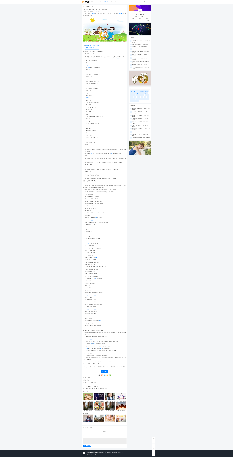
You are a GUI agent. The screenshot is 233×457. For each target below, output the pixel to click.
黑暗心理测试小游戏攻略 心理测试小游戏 (121, 401)
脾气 (89, 243)
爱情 (87, 97)
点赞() (105, 371)
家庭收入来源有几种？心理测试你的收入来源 (140, 46)
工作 (89, 171)
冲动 (95, 308)
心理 (92, 13)
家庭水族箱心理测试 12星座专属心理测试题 (140, 48)
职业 (116, 1)
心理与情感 (106, 1)
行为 (91, 338)
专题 (111, 1)
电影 (87, 64)
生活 (92, 219)
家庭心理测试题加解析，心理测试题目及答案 (140, 44)
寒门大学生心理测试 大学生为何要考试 (139, 64)
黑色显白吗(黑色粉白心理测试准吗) (99, 401)
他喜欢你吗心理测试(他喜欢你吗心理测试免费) (110, 422)
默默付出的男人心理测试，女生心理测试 (110, 401)
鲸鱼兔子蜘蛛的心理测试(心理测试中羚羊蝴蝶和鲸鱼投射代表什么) (121, 410)
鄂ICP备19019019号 (119, 452)
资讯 (96, 1)
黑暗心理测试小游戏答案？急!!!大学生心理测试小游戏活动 (88, 410)
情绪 (87, 348)
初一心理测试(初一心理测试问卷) (92, 386)
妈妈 (89, 67)
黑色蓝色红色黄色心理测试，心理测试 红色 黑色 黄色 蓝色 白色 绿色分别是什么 (88, 401)
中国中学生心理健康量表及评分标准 (92, 48)
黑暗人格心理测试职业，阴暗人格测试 (110, 410)
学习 (96, 217)
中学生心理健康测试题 (89, 47)
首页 (92, 1)
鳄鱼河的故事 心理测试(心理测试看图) (99, 410)
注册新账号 (89, 445)
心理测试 (92, 6)
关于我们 (88, 454)
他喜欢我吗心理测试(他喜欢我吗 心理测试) (121, 422)
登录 (84, 445)
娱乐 (100, 1)
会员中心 (97, 454)
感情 (91, 153)
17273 (132, 20)
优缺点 (118, 57)
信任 (96, 257)
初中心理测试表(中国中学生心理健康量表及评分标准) (96, 388)
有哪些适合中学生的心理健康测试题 (92, 45)
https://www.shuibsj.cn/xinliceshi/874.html (95, 383)
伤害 (95, 294)
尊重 (107, 346)
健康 (94, 13)
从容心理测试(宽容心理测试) (88, 422)
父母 (86, 290)
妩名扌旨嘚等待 (140, 14)
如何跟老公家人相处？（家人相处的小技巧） (140, 131)
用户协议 (92, 454)
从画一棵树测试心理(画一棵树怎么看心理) (99, 422)
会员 (148, 1)
